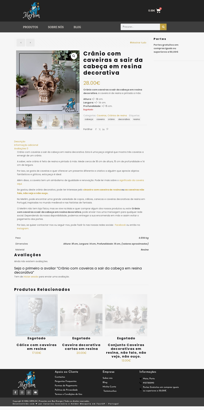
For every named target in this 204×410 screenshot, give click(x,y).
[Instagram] (22, 392)
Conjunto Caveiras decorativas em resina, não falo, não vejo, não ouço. (126, 351)
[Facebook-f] (15, 392)
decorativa (124, 119)
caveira (101, 119)
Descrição (19, 141)
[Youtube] (35, 392)
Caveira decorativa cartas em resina (81, 347)
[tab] (81, 141)
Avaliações (21, 148)
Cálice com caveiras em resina (37, 347)
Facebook (120, 225)
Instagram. (23, 228)
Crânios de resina (117, 115)
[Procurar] (163, 27)
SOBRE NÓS (56, 27)
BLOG (77, 27)
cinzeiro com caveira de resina (102, 189)
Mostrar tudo (139, 42)
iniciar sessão (31, 276)
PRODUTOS (30, 27)
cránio (111, 119)
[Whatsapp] (28, 392)
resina (136, 119)
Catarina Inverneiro (56, 404)
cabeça (89, 119)
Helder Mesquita (81, 404)
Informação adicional (26, 145)
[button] (31, 27)
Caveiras (101, 115)
